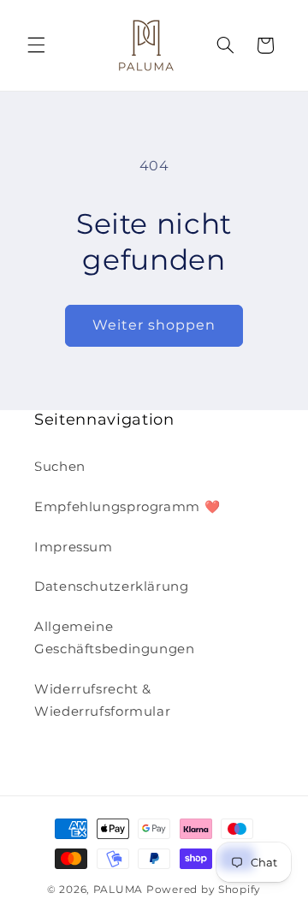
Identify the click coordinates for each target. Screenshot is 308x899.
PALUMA (118, 890)
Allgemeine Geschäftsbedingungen (114, 638)
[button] (36, 45)
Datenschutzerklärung (111, 586)
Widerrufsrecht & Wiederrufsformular (102, 700)
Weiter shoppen (154, 325)
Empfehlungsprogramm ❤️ (127, 507)
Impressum (73, 547)
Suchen (60, 466)
